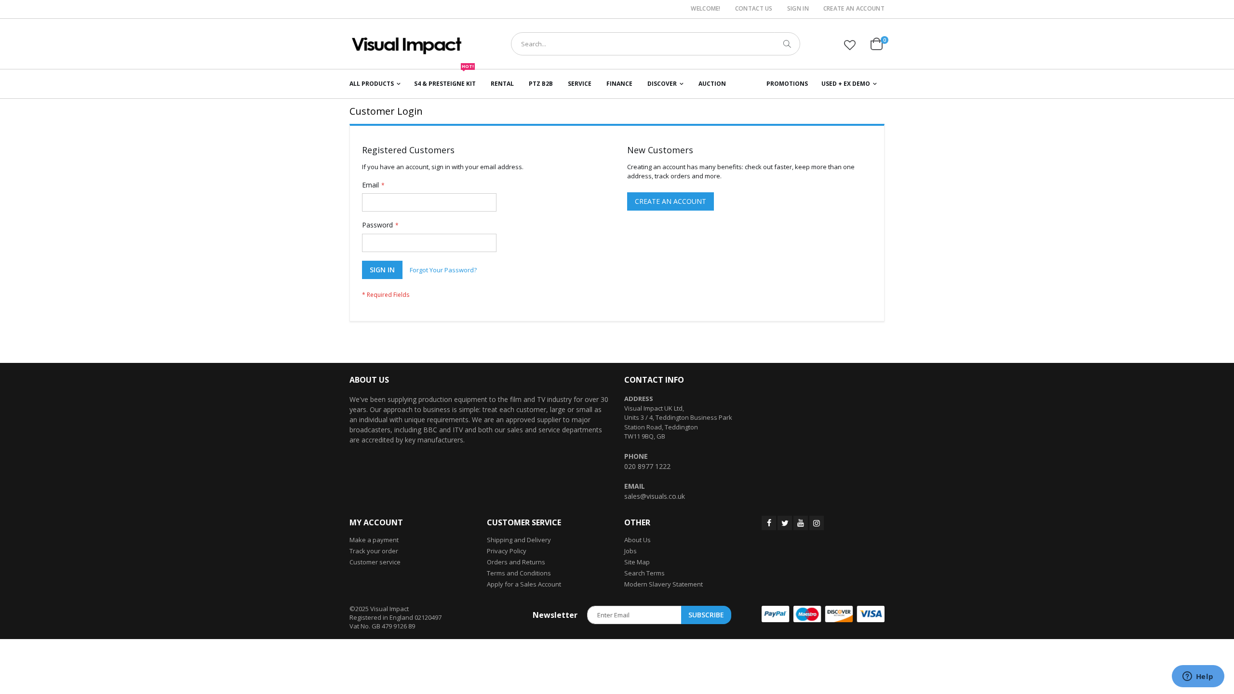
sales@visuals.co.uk (654, 496)
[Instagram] (816, 523)
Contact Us (754, 9)
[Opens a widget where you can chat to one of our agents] (1197, 677)
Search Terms (644, 573)
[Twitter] (785, 523)
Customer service (375, 562)
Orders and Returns (516, 562)
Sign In (798, 9)
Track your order (373, 551)
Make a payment (374, 539)
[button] (850, 45)
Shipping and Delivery (519, 539)
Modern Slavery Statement (663, 584)
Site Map (637, 562)
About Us (637, 539)
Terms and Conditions (519, 573)
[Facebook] (769, 523)
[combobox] (655, 43)
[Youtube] (800, 523)
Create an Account (854, 9)
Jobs (630, 551)
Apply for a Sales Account (524, 584)
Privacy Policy (506, 551)
